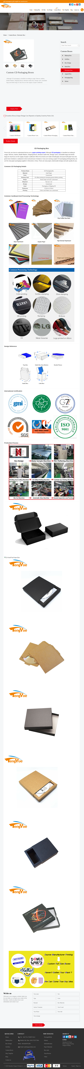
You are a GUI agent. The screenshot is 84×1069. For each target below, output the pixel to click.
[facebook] (70, 4)
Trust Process (47, 1053)
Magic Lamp (79, 1066)
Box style (46, 1050)
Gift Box (43, 10)
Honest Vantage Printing (68, 1043)
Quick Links (9, 1034)
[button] (78, 128)
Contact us (76, 10)
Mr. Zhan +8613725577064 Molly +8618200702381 (38, 4)
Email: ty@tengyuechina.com (28, 1047)
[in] (79, 4)
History (46, 1040)
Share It (66, 1034)
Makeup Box (37, 10)
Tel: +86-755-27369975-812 (27, 1037)
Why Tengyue (48, 1034)
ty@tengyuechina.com (61, 4)
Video (45, 1056)
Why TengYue (65, 10)
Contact (21, 1034)
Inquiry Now (14, 109)
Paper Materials (48, 1047)
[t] (72, 4)
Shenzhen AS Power (67, 1042)
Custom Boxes (57, 10)
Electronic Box (21, 35)
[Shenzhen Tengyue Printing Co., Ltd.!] (6, 6)
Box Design (49, 10)
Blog (71, 10)
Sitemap (65, 1066)
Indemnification (48, 1043)
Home (30, 10)
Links (65, 1039)
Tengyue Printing (67, 1045)
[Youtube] (74, 4)
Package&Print (48, 1037)
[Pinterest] (77, 4)
